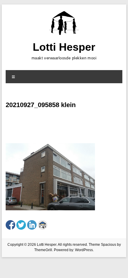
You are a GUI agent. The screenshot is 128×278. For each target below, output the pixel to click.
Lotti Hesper (64, 47)
